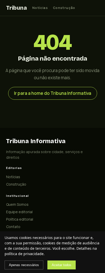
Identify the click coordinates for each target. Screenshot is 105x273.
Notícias (40, 8)
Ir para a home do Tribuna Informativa (52, 93)
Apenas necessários (24, 265)
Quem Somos (17, 204)
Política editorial (19, 219)
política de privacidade (24, 253)
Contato (13, 226)
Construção (64, 8)
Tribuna (16, 8)
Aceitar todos (61, 265)
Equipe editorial (19, 211)
